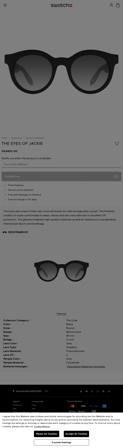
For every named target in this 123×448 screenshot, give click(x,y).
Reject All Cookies (46, 434)
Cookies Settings (61, 442)
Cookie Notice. (42, 426)
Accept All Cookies (76, 434)
